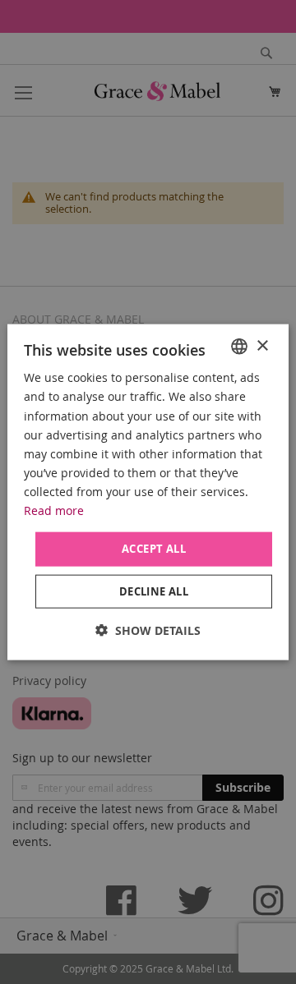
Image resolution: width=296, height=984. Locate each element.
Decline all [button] (153, 590)
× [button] (262, 345)
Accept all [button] (154, 548)
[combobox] (239, 346)
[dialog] (148, 492)
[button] (148, 629)
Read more (54, 510)
